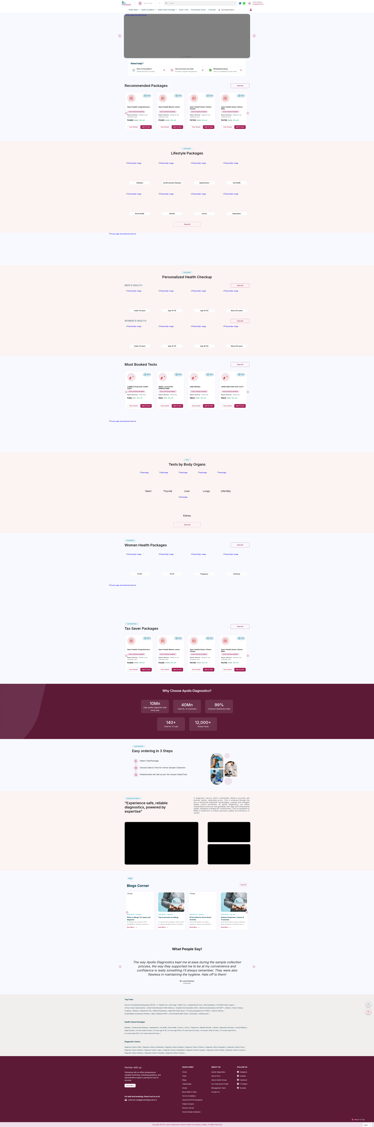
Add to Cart (146, 127)
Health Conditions (147, 10)
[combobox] (151, 3)
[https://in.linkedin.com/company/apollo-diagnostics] (238, 1075)
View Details (133, 127)
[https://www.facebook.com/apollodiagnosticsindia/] (238, 1079)
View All (240, 86)
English (366, 1125)
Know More (130, 1085)
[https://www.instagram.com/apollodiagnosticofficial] (238, 1071)
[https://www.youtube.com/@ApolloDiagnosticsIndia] (238, 1087)
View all (187, 525)
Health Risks (133, 10)
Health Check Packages (166, 10)
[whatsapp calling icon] (244, 3)
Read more (130, 927)
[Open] (159, 3)
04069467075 (258, 4)
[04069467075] (240, 3)
